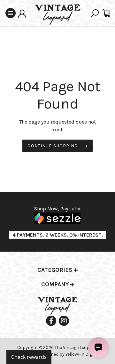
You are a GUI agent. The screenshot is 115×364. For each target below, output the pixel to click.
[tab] (57, 270)
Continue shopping (52, 146)
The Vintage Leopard (76, 347)
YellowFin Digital (82, 354)
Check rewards (29, 356)
